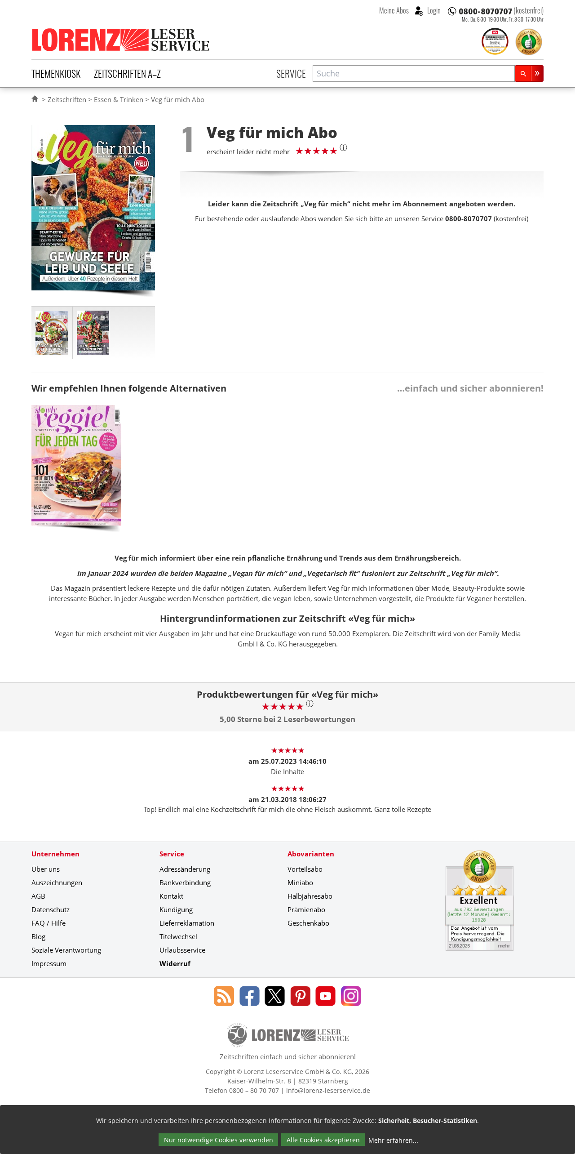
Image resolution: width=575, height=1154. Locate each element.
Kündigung (176, 909)
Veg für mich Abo (177, 99)
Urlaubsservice (182, 949)
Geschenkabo (308, 922)
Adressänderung (184, 868)
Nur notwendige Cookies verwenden (218, 1140)
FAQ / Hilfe (48, 922)
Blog (38, 936)
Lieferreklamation (186, 922)
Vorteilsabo (305, 868)
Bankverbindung (185, 882)
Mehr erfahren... (393, 1140)
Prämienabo (306, 909)
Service (291, 73)
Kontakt (171, 895)
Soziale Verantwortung (66, 949)
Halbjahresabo (310, 895)
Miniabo (300, 882)
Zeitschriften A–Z (127, 73)
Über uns (45, 868)
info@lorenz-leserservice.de (328, 1090)
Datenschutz (50, 909)
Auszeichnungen (56, 882)
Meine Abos (394, 10)
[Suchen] (529, 73)
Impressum (48, 963)
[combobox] (414, 73)
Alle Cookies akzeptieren (323, 1140)
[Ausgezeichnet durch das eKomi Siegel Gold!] (529, 42)
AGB (38, 895)
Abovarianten (311, 853)
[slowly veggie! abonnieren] (76, 472)
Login (433, 10)
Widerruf (174, 963)
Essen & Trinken (118, 99)
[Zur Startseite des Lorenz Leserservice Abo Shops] (121, 39)
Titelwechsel (178, 936)
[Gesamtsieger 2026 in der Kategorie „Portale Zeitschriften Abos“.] (495, 42)
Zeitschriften (67, 99)
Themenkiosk (55, 73)
